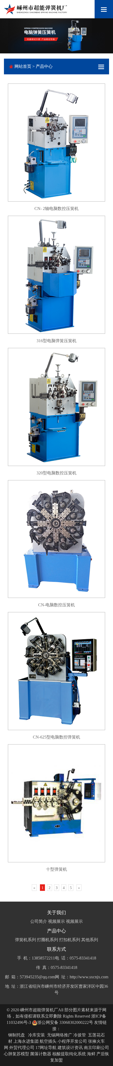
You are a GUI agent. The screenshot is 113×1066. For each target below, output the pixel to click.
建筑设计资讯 (70, 1047)
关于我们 (56, 912)
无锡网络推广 (59, 1035)
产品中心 (44, 66)
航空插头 (48, 1041)
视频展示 (56, 921)
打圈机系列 (47, 939)
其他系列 (89, 939)
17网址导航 (45, 1047)
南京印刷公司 (96, 1047)
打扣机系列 (69, 939)
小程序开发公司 (72, 1041)
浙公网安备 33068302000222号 (65, 1022)
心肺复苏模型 (16, 1054)
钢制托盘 (16, 1035)
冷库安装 (36, 1035)
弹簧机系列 (25, 939)
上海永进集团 (26, 1041)
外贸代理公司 (21, 1047)
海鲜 (91, 1054)
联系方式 (56, 949)
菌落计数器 (40, 1054)
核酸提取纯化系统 (69, 1054)
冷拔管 (79, 1035)
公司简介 (38, 921)
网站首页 (22, 66)
